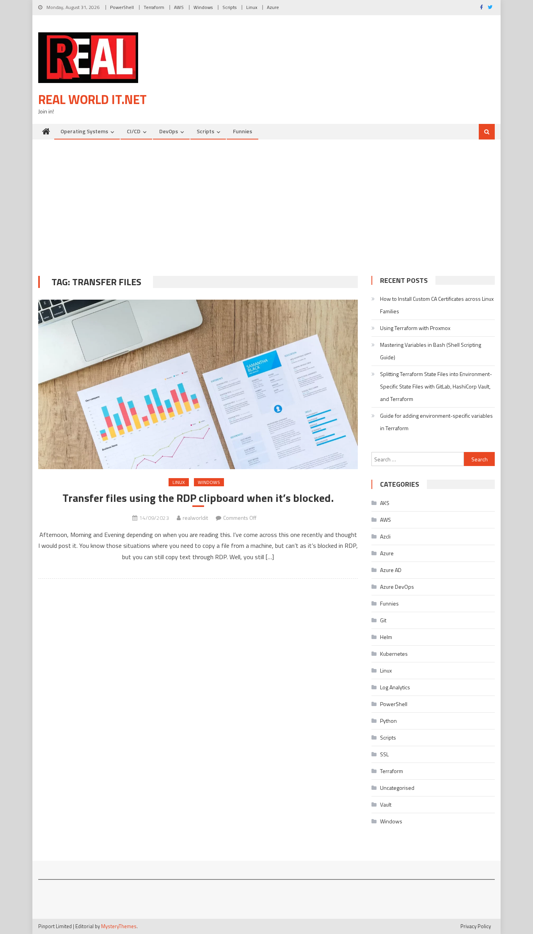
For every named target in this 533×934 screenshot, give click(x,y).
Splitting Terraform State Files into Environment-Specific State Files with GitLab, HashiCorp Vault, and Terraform (436, 386)
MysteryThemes (119, 926)
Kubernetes (394, 654)
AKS (384, 503)
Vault (385, 804)
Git (383, 620)
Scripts (229, 7)
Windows (203, 7)
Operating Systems (84, 131)
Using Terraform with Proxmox (415, 328)
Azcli (385, 536)
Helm (386, 637)
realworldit (195, 518)
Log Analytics (395, 687)
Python (388, 721)
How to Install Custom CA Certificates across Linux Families (437, 305)
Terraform (154, 7)
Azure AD (391, 570)
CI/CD (133, 131)
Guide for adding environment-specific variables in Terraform (436, 421)
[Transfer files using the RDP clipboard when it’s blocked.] (198, 384)
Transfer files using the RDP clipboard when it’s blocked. (198, 498)
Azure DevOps (397, 587)
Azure (273, 7)
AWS (179, 7)
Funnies (242, 131)
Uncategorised (397, 788)
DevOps (168, 131)
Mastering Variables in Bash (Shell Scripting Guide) (430, 351)
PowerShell (122, 7)
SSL (384, 754)
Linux (251, 7)
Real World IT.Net (92, 99)
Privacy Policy (475, 926)
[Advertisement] (266, 205)
